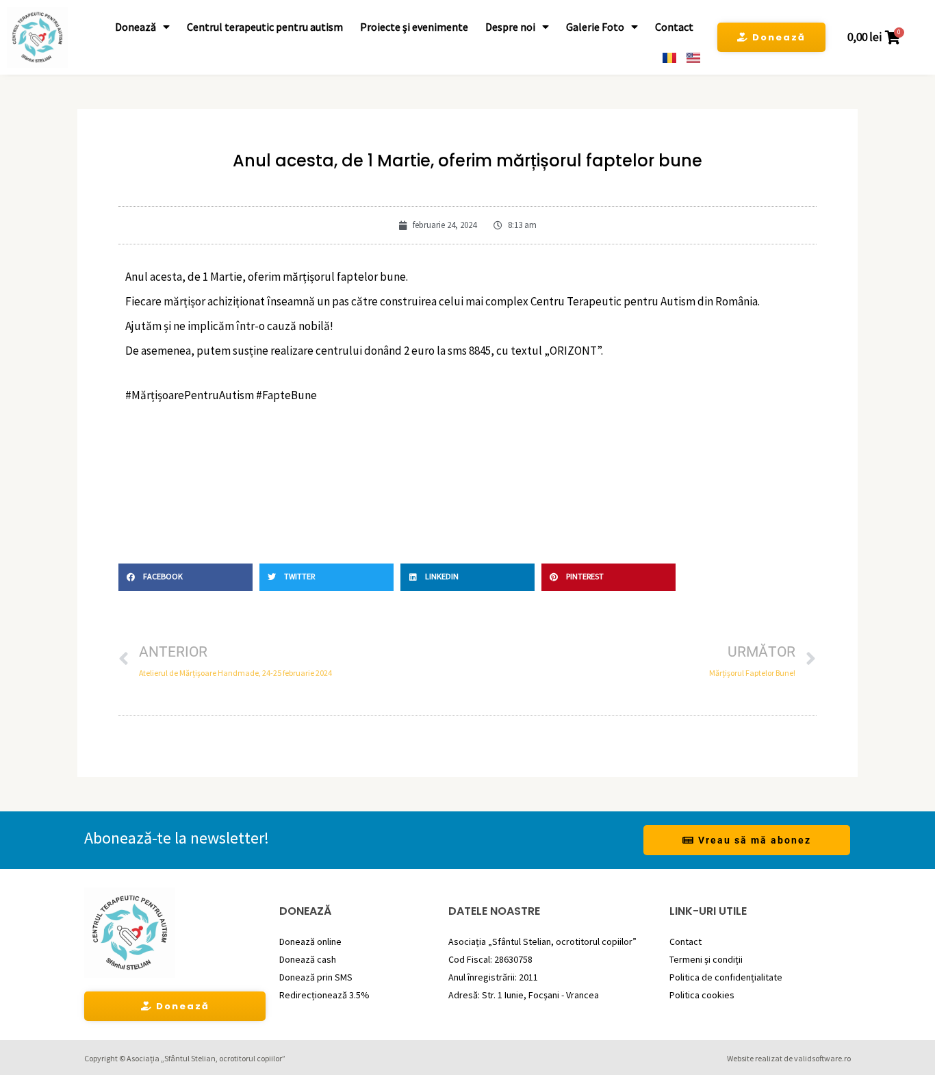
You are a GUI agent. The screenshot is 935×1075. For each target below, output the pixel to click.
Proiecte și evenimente (414, 27)
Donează (135, 27)
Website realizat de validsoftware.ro (789, 1058)
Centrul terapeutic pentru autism (265, 27)
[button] (185, 577)
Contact (674, 27)
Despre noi (510, 27)
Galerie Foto (595, 27)
